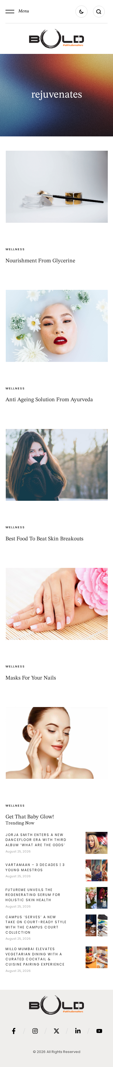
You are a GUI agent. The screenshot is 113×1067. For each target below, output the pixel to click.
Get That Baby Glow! (29, 817)
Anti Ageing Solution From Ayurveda (49, 400)
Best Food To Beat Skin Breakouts (44, 539)
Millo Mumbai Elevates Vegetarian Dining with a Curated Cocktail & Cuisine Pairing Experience (35, 957)
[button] (17, 11)
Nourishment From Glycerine (40, 261)
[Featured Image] (57, 187)
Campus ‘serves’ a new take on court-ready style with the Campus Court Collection (36, 925)
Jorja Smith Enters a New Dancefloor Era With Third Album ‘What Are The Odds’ (35, 839)
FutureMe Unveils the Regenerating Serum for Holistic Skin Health (33, 894)
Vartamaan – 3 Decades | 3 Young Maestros (35, 867)
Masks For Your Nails (30, 678)
